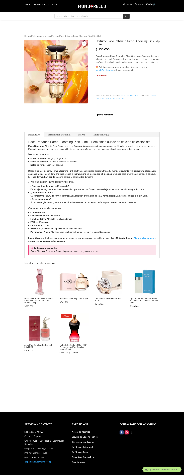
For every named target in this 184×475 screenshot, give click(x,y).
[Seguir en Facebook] (122, 432)
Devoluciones (78, 462)
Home (27, 36)
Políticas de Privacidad (82, 447)
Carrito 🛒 (151, 4)
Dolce (98, 98)
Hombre (38, 4)
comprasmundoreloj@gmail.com (38, 448)
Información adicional (59, 134)
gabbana (105, 98)
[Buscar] (126, 16)
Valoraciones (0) (101, 134)
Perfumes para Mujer (40, 36)
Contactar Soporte (32, 436)
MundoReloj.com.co (105, 70)
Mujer (51, 4)
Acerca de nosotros (81, 432)
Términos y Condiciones (83, 442)
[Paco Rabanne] (105, 115)
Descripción (34, 134)
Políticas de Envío (80, 452)
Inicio (28, 4)
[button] (84, 43)
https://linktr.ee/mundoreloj (38, 462)
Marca (81, 134)
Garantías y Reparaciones (83, 457)
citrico (153, 95)
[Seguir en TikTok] (132, 432)
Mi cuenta (127, 4)
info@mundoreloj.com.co (35, 453)
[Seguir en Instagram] (127, 432)
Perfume (120, 98)
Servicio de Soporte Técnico (85, 437)
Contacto (139, 4)
